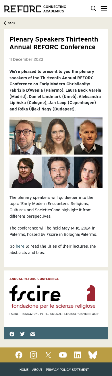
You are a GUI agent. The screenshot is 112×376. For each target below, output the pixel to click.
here (20, 246)
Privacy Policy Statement (67, 369)
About (37, 369)
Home (24, 369)
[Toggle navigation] (102, 8)
